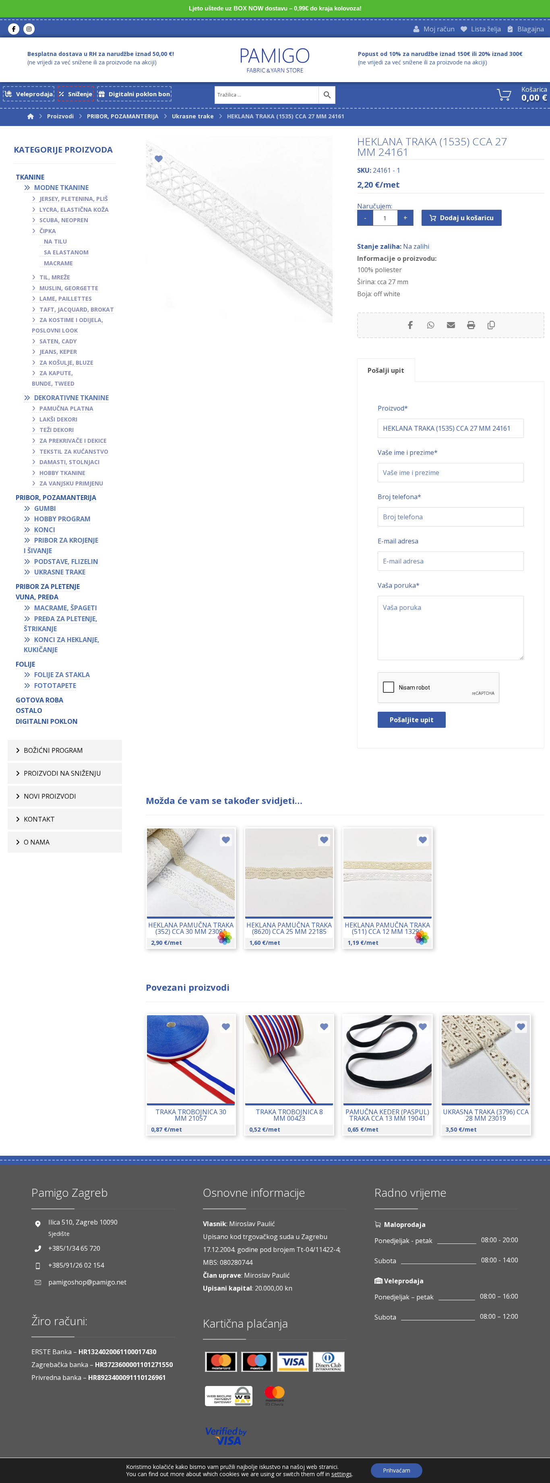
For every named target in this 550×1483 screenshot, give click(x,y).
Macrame (58, 263)
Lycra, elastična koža (74, 209)
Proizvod (393, 408)
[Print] (471, 325)
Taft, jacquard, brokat (76, 309)
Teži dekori (56, 430)
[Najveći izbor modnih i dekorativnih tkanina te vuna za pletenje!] (275, 60)
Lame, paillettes (65, 298)
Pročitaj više (195, 1082)
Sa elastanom (66, 252)
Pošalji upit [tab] (386, 370)
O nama (37, 842)
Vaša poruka (399, 585)
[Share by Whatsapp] (431, 325)
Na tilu (55, 241)
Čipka (47, 231)
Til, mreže (54, 277)
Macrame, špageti (65, 607)
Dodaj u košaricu (467, 217)
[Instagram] (29, 29)
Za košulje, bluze (66, 362)
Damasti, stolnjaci (69, 462)
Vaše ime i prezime (408, 452)
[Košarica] (504, 93)
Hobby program (62, 518)
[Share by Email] (451, 325)
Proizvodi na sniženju (62, 773)
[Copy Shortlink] (491, 325)
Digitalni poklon (47, 721)
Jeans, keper (58, 351)
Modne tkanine (61, 187)
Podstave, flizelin (66, 561)
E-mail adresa (398, 541)
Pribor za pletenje (48, 586)
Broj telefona (399, 496)
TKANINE (30, 177)
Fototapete (55, 685)
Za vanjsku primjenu (71, 483)
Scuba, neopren (63, 220)
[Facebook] (13, 29)
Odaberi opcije (195, 895)
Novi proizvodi (50, 796)
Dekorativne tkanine (71, 397)
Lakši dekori (58, 419)
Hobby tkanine (62, 473)
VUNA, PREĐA (37, 597)
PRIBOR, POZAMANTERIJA (56, 497)
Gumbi (45, 508)
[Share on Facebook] (411, 325)
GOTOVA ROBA (39, 700)
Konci (44, 529)
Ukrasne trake (59, 572)
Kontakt (39, 819)
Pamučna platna (66, 408)
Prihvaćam (396, 1470)
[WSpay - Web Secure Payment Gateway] (233, 1399)
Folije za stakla (62, 674)
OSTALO (29, 710)
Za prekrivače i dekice (73, 440)
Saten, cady (58, 341)
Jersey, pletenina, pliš (73, 198)
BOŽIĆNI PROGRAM (53, 750)
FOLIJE (25, 664)
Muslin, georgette (68, 288)
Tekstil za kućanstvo (73, 451)
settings (341, 1474)
